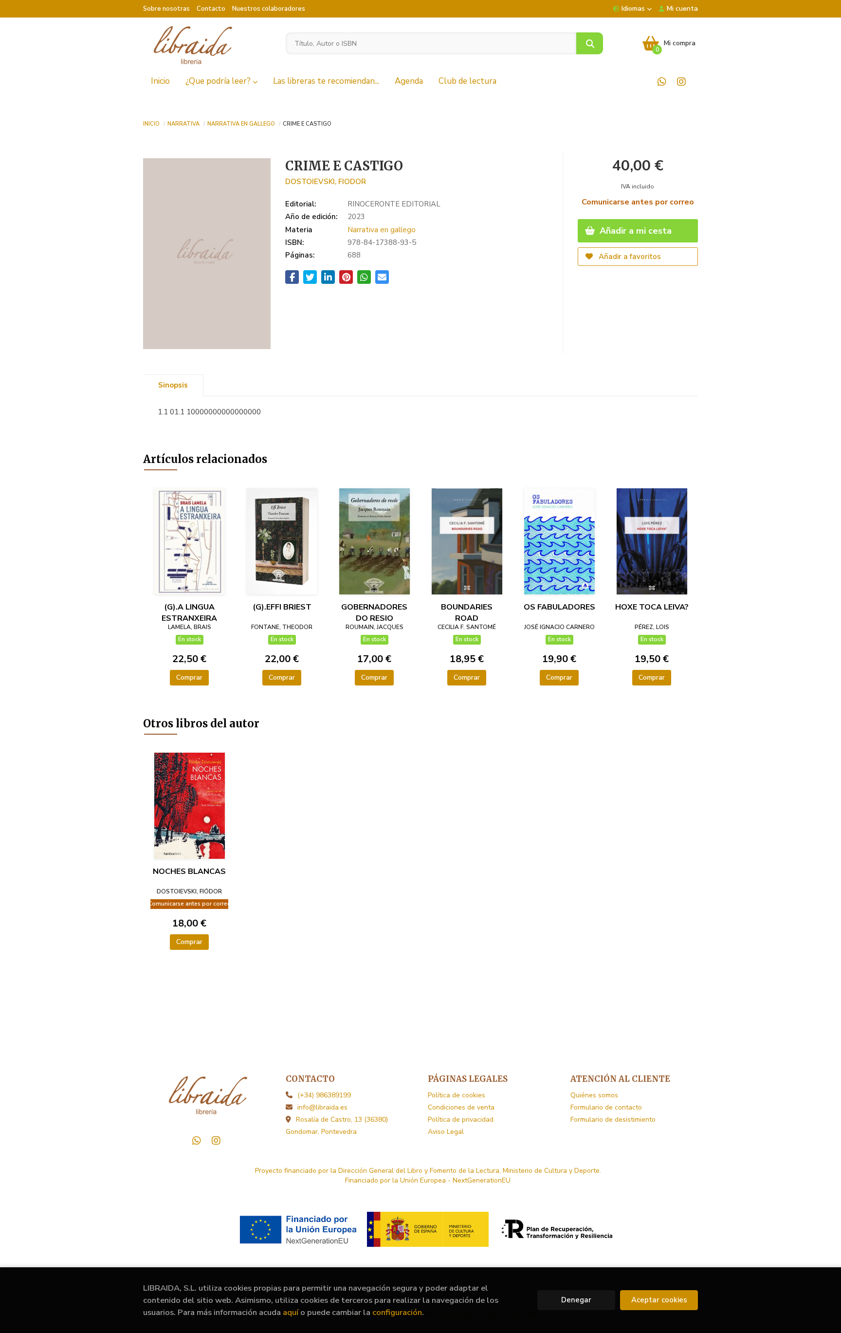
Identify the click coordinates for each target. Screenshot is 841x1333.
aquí (290, 1312)
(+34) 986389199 (324, 1095)
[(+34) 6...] (662, 82)
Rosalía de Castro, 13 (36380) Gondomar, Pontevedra (337, 1125)
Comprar (189, 677)
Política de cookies (456, 1095)
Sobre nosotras (166, 8)
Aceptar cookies (659, 1300)
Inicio (151, 123)
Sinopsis (173, 385)
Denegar (576, 1300)
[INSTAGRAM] (681, 82)
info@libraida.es (322, 1107)
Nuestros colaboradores (268, 8)
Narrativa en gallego (241, 123)
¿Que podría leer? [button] (219, 81)
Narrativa (183, 123)
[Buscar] (589, 44)
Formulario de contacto (606, 1107)
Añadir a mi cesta (634, 231)
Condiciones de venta (461, 1107)
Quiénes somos (594, 1095)
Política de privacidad (461, 1119)
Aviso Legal (446, 1131)
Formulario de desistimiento (613, 1119)
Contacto (211, 8)
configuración (397, 1312)
